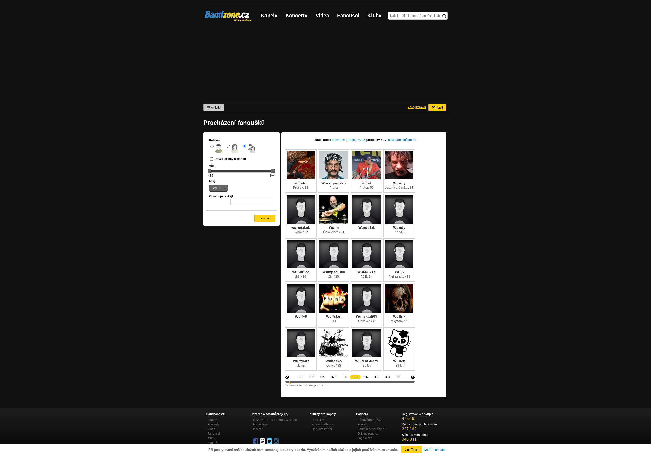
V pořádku (411, 450)
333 (376, 377)
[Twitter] (270, 441)
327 (312, 377)
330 (344, 377)
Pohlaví (214, 140)
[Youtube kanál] (263, 441)
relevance (339, 140)
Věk (212, 166)
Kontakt (362, 424)
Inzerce (258, 429)
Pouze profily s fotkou (230, 159)
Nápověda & (369, 420)
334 (387, 377)
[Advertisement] (325, 63)
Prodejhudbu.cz (322, 424)
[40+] (273, 171)
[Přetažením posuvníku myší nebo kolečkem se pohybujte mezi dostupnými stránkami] (289, 382)
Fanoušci (348, 15)
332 (366, 377)
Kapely (269, 15)
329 (333, 377)
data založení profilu (402, 140)
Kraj (212, 181)
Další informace (435, 450)
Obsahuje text (219, 196)
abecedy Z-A (376, 140)
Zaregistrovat (417, 107)
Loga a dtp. (365, 438)
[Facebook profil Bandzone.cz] (256, 441)
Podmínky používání (371, 429)
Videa (322, 15)
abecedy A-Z (356, 140)
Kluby (374, 15)
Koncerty (296, 15)
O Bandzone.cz (367, 433)
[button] (218, 188)
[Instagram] (277, 441)
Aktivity (215, 107)
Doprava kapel (322, 429)
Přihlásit (437, 107)
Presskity (318, 420)
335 (398, 377)
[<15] (210, 171)
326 (301, 377)
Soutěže (213, 443)
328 (323, 377)
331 (355, 377)
